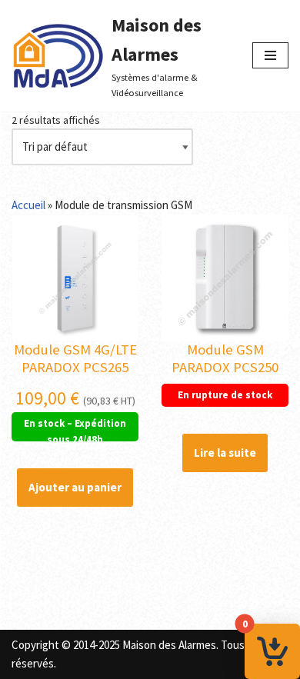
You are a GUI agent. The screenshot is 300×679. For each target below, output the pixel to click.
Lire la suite (225, 452)
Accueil (28, 205)
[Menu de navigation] (270, 55)
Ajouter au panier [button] (75, 487)
